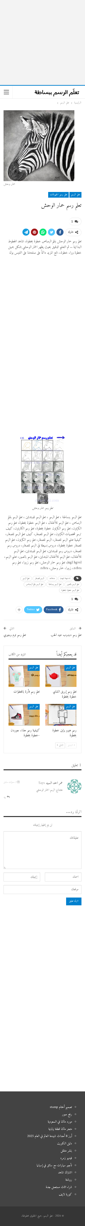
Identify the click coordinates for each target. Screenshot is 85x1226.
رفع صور (67, 1114)
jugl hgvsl (65, 578)
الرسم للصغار (39, 578)
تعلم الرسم (75, 194)
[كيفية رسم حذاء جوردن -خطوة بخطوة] (24, 715)
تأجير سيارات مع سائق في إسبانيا (54, 1165)
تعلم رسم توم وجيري (15, 635)
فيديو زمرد (66, 1158)
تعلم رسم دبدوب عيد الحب (66, 635)
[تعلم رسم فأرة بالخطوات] (24, 676)
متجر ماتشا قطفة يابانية (60, 1129)
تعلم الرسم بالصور (73, 584)
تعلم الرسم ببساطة (55, 584)
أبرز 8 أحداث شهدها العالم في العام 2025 (49, 1136)
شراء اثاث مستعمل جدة (59, 1187)
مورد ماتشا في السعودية (60, 1122)
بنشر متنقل (66, 1151)
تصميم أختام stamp (61, 1107)
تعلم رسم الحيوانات (58, 194)
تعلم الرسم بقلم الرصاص (34, 584)
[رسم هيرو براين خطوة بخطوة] (60, 715)
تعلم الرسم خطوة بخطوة (70, 590)
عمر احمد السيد (54, 783)
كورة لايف (65, 1194)
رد (5, 797)
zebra (52, 578)
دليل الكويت (64, 1143)
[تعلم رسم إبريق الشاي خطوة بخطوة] (60, 676)
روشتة (68, 1180)
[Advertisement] (42, 42)
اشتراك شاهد (65, 1172)
